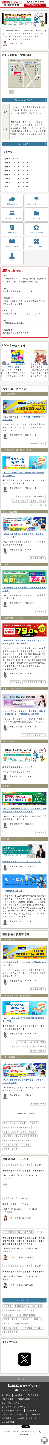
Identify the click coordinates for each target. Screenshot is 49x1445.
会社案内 (6, 1395)
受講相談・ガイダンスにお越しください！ (21, 313)
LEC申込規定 (34, 1414)
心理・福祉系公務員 (26, 1314)
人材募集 (18, 1395)
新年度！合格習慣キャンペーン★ (17, 291)
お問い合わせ (34, 1418)
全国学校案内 (24, 1390)
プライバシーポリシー (12, 1403)
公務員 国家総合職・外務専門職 (18, 1232)
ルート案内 (24, 144)
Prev (4, 363)
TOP (24, 1379)
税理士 (37, 1319)
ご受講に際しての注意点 (13, 1414)
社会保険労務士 (37, 443)
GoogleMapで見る (23, 100)
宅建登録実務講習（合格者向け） (19, 1140)
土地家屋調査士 (11, 1332)
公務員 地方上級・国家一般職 (31, 496)
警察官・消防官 (37, 505)
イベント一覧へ (24, 1300)
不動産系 (15, 682)
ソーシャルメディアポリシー (15, 1406)
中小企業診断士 (11, 1328)
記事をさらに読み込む (26, 1113)
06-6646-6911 (37, 1)
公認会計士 (26, 1319)
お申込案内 (31, 1410)
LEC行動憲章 (33, 1395)
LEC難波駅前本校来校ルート (15, 323)
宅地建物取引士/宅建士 (34, 682)
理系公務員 (9, 1314)
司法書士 (40, 832)
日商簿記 (8, 1323)
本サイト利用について (12, 1410)
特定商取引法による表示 (13, 1418)
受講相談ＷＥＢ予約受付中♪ (15, 333)
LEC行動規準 (8, 1399)
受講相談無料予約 (34, 5)
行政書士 (40, 611)
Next (45, 363)
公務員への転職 (37, 501)
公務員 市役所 (20, 501)
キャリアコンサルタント (33, 735)
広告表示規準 (24, 1399)
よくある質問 (8, 1422)
